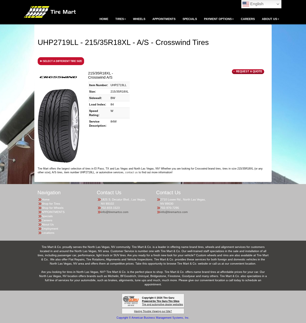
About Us (48, 224)
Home (46, 199)
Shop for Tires (51, 203)
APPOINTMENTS (163, 19)
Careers (248, 19)
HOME (104, 19)
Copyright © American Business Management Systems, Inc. (153, 317)
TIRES (119, 19)
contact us (131, 172)
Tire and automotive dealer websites (162, 302)
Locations (48, 232)
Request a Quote (248, 71)
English (256, 4)
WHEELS (139, 19)
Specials (47, 216)
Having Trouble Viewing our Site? (153, 311)
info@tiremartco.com (114, 212)
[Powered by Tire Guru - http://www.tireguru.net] (131, 300)
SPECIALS (190, 19)
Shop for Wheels (52, 207)
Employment (50, 228)
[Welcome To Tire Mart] (50, 11)
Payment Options (218, 19)
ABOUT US (269, 19)
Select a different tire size (62, 61)
